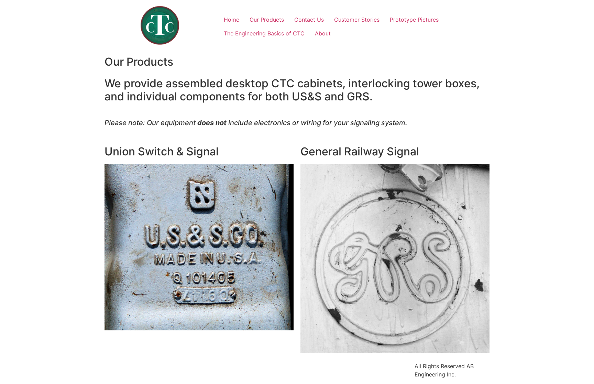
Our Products (267, 19)
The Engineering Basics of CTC (264, 33)
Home (231, 19)
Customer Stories (357, 19)
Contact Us (309, 19)
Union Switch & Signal (161, 151)
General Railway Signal (359, 151)
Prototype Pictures (414, 19)
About (323, 33)
